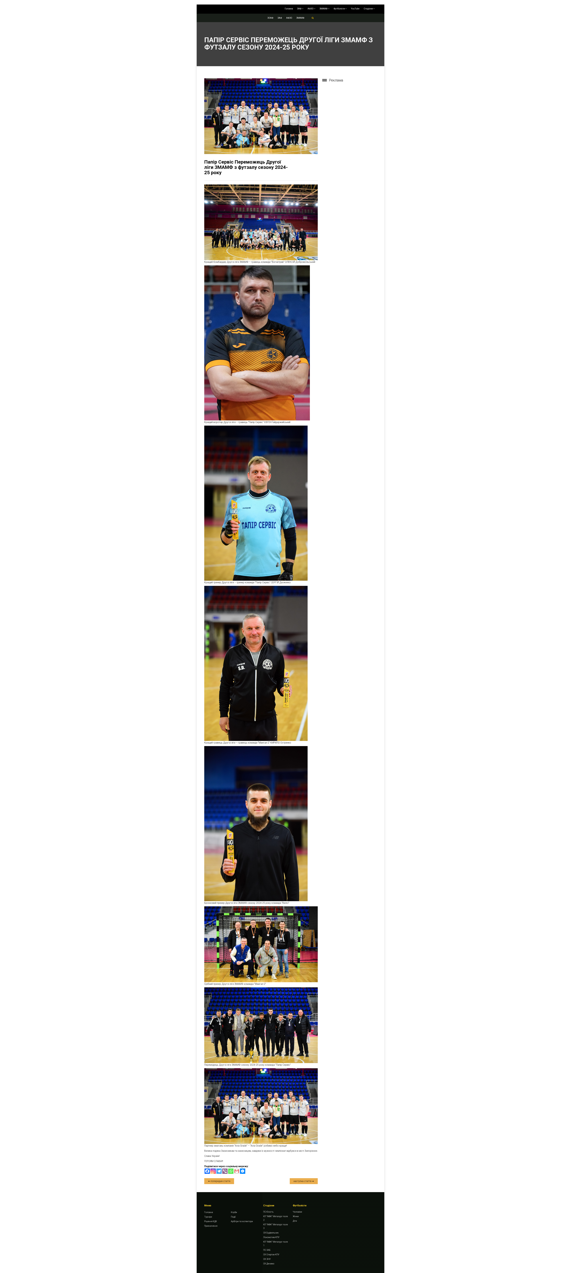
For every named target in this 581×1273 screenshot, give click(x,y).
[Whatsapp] (230, 1171)
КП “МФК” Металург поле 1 (275, 1244)
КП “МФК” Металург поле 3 (275, 1226)
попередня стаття (220, 1181)
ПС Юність (268, 1212)
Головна (289, 8)
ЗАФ (299, 8)
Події (233, 1217)
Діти (295, 1221)
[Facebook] (207, 1171)
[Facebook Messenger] (242, 1171)
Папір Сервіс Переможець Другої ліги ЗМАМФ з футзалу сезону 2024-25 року (246, 167)
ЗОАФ (270, 18)
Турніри (208, 1217)
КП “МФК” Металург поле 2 (275, 1218)
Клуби (234, 1212)
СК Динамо (268, 1263)
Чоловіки (297, 1212)
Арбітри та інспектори (242, 1221)
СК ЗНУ (267, 1259)
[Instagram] (213, 1171)
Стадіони (368, 8)
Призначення (210, 1226)
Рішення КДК (210, 1221)
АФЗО (311, 8)
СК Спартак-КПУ (271, 1254)
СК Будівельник (271, 1233)
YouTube (355, 8)
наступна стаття (303, 1181)
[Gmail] (236, 1171)
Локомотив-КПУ (271, 1237)
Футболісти (339, 8)
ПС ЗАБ (267, 1250)
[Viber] (225, 1171)
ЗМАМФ (324, 8)
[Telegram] (219, 1171)
